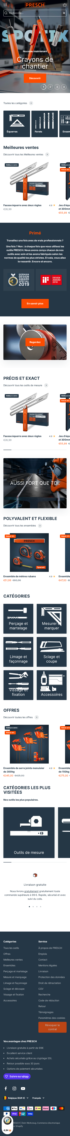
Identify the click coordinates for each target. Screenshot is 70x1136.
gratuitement (31, 891)
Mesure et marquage (15, 977)
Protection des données (51, 977)
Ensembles (9, 965)
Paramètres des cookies (51, 1017)
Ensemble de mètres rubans (19, 576)
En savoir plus (35, 303)
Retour (42, 1006)
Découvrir (35, 78)
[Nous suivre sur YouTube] (23, 1088)
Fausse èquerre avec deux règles (22, 205)
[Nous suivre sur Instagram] (14, 1088)
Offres (6, 953)
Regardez (35, 342)
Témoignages (45, 1012)
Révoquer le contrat (52, 1027)
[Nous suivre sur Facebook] (5, 1088)
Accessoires (10, 1000)
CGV (40, 988)
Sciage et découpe (13, 988)
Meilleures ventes (13, 959)
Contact (42, 959)
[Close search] (64, 13)
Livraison (43, 971)
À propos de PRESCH (50, 947)
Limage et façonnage (15, 983)
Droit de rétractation (49, 983)
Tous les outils (11, 947)
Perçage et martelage (15, 971)
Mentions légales (47, 965)
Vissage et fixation (13, 994)
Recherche (44, 994)
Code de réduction (48, 1000)
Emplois (42, 953)
